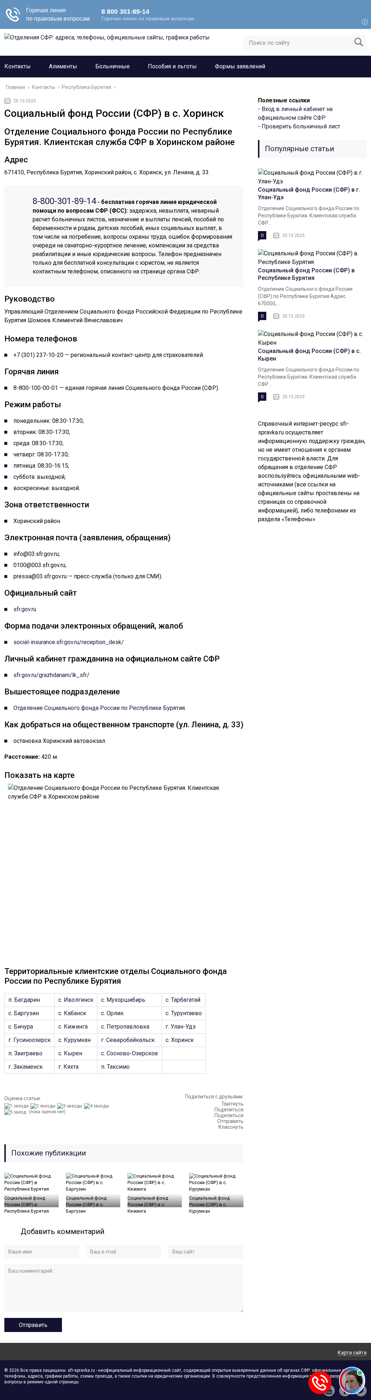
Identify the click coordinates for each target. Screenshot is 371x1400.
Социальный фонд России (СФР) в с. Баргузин (86, 1204)
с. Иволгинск (75, 999)
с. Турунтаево (184, 1013)
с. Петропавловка (125, 1026)
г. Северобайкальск (128, 1040)
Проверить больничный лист (301, 126)
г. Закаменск (25, 1066)
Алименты (63, 66)
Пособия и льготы (172, 66)
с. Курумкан (74, 1040)
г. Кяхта (68, 1066)
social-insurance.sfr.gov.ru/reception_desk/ (68, 642)
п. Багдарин (24, 999)
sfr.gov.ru (24, 609)
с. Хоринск (180, 1040)
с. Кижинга (73, 1026)
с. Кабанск (72, 1013)
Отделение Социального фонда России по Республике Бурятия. (99, 708)
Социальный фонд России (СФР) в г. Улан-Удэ (309, 193)
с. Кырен (70, 1053)
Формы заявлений (240, 66)
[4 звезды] (97, 1106)
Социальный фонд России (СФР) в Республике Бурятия (26, 1204)
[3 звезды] (70, 1106)
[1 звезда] (17, 1106)
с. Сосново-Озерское (129, 1053)
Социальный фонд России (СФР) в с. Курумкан (209, 1204)
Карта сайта (352, 1353)
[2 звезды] (43, 1106)
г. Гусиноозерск (29, 1040)
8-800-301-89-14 (64, 201)
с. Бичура (20, 1026)
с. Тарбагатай (183, 999)
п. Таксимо (115, 1066)
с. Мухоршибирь (123, 999)
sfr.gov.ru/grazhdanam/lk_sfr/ (51, 675)
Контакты (17, 66)
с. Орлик (112, 1013)
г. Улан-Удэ (181, 1026)
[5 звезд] (16, 1112)
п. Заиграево (25, 1053)
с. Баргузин (23, 1013)
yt (329, 1390)
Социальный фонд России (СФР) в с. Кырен (309, 355)
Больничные (112, 66)
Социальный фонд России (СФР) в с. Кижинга (148, 1204)
